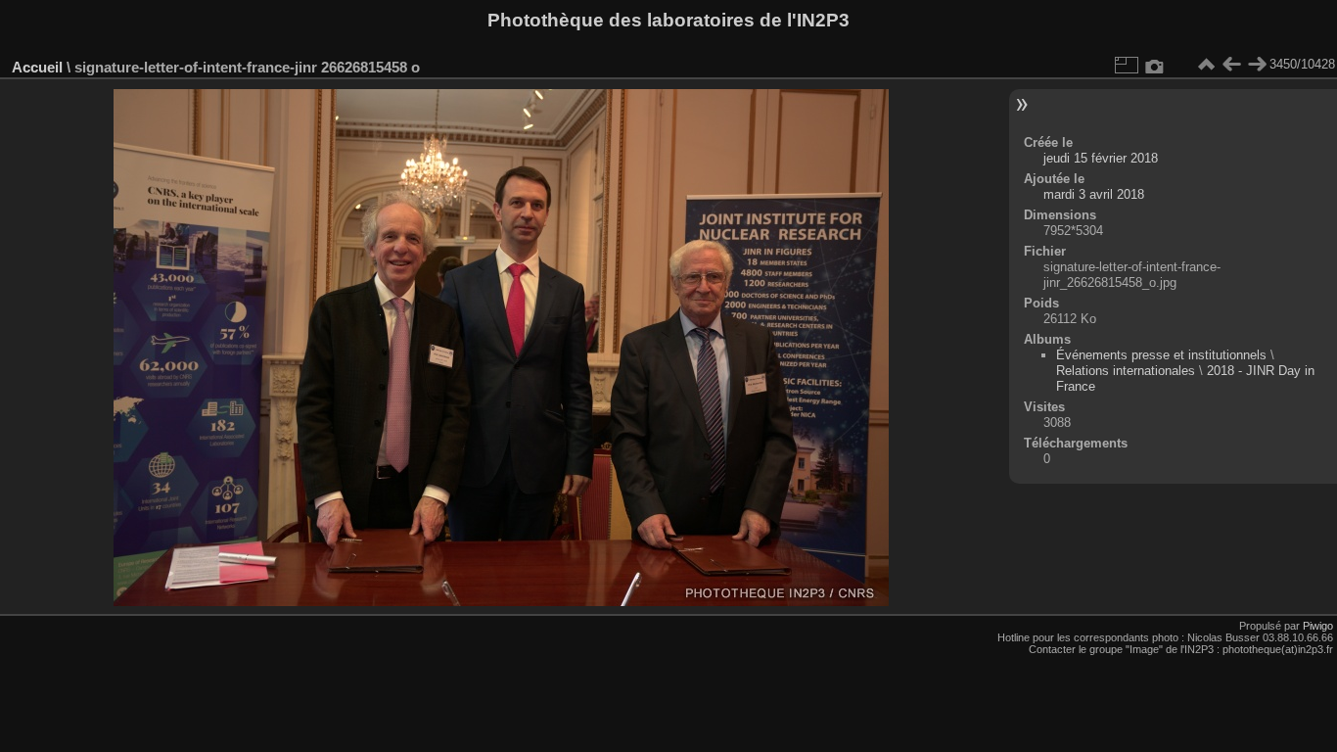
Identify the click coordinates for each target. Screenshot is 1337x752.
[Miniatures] (1206, 64)
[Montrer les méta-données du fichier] (1155, 64)
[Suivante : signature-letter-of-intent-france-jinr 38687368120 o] (1256, 64)
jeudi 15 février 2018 (1100, 158)
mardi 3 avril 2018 (1093, 194)
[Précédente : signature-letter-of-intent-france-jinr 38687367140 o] (1231, 64)
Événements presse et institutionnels (1161, 355)
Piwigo (1318, 626)
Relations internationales (1125, 370)
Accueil (37, 67)
